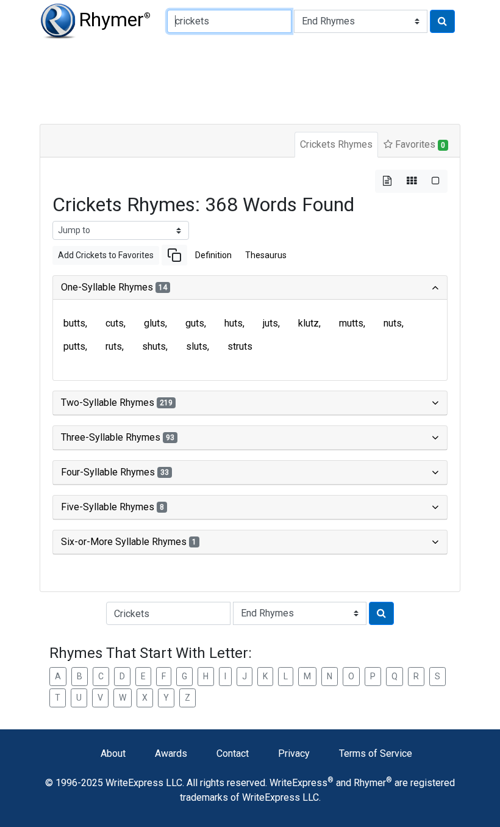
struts (239, 346)
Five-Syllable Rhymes (112, 507)
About (113, 753)
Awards (171, 753)
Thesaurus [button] (266, 255)
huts (233, 323)
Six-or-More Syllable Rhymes (128, 541)
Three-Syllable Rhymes (117, 437)
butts (74, 323)
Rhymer (115, 19)
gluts (154, 323)
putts (74, 346)
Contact (232, 753)
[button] (174, 255)
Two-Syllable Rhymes (117, 402)
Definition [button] (213, 255)
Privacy (294, 753)
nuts (393, 323)
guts (194, 323)
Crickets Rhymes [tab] (336, 144)
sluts (196, 346)
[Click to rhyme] (442, 21)
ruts (113, 346)
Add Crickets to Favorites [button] (106, 255)
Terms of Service (375, 753)
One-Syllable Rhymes (114, 287)
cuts (114, 323)
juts (270, 323)
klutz (308, 323)
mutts (351, 323)
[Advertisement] (250, 79)
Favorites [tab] (419, 144)
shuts (154, 346)
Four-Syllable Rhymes (115, 472)
